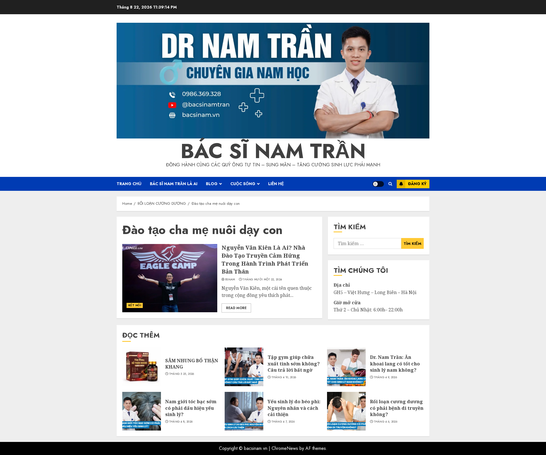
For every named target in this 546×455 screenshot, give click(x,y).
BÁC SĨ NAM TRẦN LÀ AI (173, 184)
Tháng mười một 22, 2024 (262, 280)
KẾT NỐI (134, 305)
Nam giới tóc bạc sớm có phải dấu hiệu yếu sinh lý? (190, 407)
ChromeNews (285, 448)
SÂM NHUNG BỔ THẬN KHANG (191, 363)
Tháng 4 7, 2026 (283, 422)
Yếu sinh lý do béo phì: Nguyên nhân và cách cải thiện (294, 407)
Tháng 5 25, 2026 (181, 374)
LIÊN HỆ (276, 184)
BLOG (212, 184)
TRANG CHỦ (129, 184)
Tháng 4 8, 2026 (181, 422)
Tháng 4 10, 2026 (284, 377)
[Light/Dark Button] (378, 184)
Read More (236, 308)
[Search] (390, 183)
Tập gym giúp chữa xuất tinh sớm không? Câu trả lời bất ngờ (294, 363)
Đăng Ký (417, 184)
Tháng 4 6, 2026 (386, 422)
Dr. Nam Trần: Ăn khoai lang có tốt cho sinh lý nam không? (395, 363)
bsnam (230, 280)
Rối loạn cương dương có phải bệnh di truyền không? (396, 407)
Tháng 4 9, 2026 (385, 377)
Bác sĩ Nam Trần (273, 151)
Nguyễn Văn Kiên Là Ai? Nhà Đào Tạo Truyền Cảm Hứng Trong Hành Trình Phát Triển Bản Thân (265, 259)
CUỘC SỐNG (242, 184)
